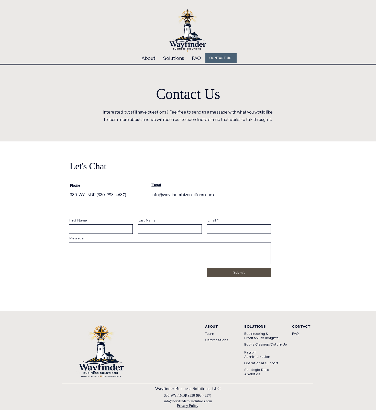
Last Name (147, 220)
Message (76, 238)
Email (211, 220)
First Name (78, 220)
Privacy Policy (187, 406)
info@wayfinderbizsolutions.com (182, 194)
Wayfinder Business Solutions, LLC (187, 388)
